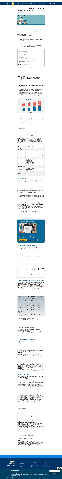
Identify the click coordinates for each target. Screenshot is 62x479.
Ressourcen (35, 3)
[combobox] (27, 1)
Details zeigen (12, 477)
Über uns (30, 3)
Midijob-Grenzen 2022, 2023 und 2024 (23, 55)
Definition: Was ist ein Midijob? (22, 51)
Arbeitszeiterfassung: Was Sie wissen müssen (25, 438)
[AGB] (25, 467)
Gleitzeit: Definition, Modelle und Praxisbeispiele (26, 435)
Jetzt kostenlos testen (23, 240)
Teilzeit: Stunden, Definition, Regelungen (24, 434)
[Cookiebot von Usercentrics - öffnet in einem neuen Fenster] (6, 477)
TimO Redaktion (22, 12)
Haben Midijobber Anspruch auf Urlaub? (24, 57)
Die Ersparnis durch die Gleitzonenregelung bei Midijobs (26, 60)
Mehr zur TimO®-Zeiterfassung (32, 240)
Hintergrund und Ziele (21, 54)
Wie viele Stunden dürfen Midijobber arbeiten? (25, 58)
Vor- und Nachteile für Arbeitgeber (23, 64)
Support (40, 3)
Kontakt (43, 3)
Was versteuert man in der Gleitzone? (23, 61)
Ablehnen (54, 473)
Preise (26, 3)
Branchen (23, 3)
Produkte (18, 3)
